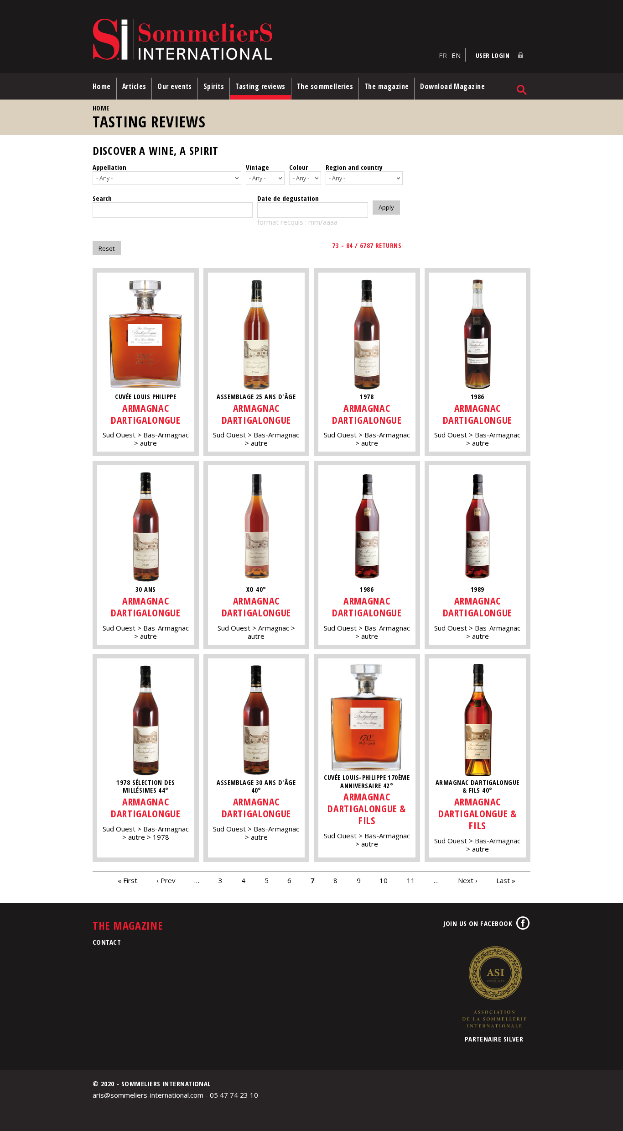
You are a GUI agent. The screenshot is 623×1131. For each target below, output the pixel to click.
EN (456, 55)
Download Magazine (452, 86)
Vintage (257, 167)
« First (127, 880)
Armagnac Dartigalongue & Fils (366, 808)
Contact (107, 942)
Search (102, 198)
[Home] (263, 40)
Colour (298, 167)
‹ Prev (166, 880)
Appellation (109, 167)
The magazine (386, 86)
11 (411, 880)
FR (443, 55)
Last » (505, 880)
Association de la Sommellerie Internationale (493, 987)
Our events (174, 86)
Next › (468, 880)
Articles (134, 86)
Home (102, 86)
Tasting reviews (260, 86)
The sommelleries (325, 86)
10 (383, 880)
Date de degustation (288, 198)
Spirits (213, 86)
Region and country (354, 167)
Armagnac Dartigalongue (145, 413)
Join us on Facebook (477, 923)
